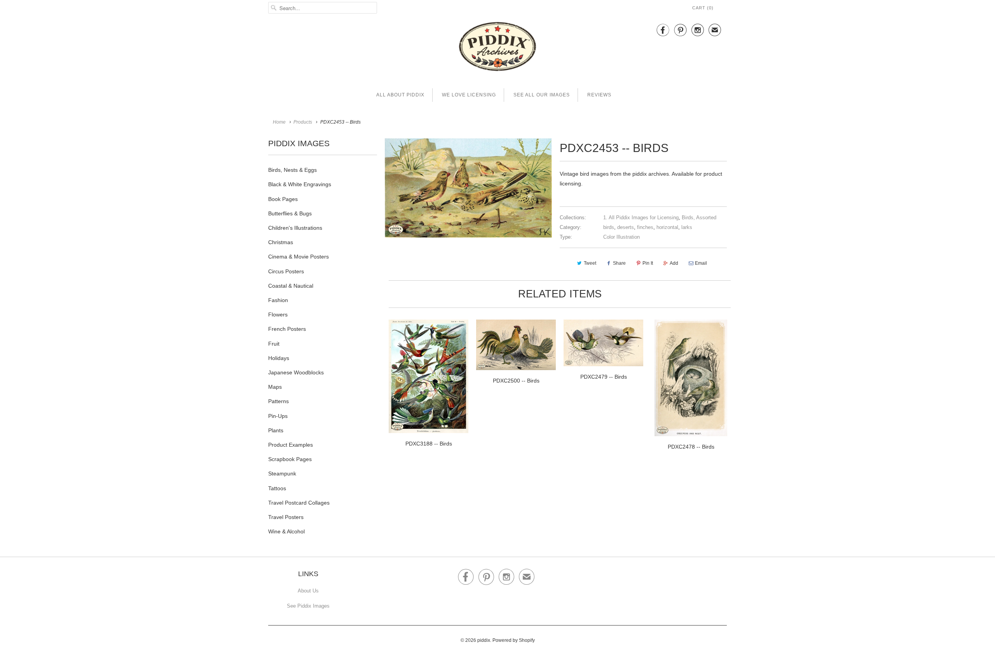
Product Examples (290, 445)
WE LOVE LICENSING (469, 95)
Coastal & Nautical (290, 286)
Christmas (280, 242)
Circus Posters (286, 271)
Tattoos (277, 488)
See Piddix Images (308, 606)
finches (645, 227)
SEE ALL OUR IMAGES (541, 95)
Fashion (278, 300)
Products (302, 122)
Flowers (278, 314)
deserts (625, 227)
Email (701, 263)
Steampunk (282, 473)
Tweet (590, 263)
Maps (275, 387)
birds (608, 227)
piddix (483, 640)
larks (686, 227)
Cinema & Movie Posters (298, 256)
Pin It (647, 263)
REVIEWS (599, 95)
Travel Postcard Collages (299, 503)
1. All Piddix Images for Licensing (641, 217)
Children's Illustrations (295, 228)
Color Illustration (621, 237)
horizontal (667, 227)
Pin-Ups (278, 416)
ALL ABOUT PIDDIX (400, 95)
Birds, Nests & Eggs (292, 170)
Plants (275, 430)
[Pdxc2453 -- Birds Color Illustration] (468, 188)
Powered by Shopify (513, 640)
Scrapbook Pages (290, 459)
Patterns (278, 401)
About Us (308, 591)
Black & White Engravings (299, 184)
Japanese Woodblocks (296, 372)
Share (619, 263)
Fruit (273, 344)
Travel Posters (286, 517)
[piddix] (497, 48)
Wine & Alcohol (286, 531)
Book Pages (283, 199)
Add (674, 263)
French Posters (287, 329)
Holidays (278, 358)
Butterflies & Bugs (290, 213)
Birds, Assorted (699, 217)
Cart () (703, 7)
